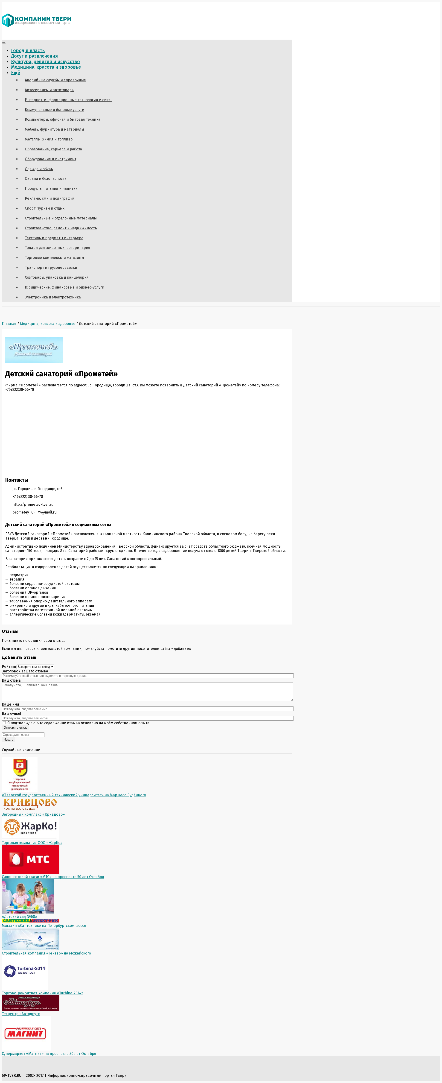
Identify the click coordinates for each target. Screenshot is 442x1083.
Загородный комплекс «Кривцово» (33, 814)
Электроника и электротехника (53, 297)
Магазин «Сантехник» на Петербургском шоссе (44, 925)
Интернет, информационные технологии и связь (68, 100)
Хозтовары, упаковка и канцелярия (57, 277)
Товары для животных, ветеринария (57, 247)
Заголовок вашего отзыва (25, 671)
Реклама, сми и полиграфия (50, 198)
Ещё (15, 72)
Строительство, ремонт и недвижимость (61, 228)
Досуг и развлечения (34, 56)
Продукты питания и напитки (51, 188)
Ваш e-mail (11, 713)
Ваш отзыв (11, 680)
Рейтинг (9, 666)
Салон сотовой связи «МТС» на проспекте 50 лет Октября (53, 877)
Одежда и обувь (39, 169)
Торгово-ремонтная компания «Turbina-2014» (42, 993)
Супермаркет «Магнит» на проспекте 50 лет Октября (49, 1053)
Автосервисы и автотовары (49, 90)
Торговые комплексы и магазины (54, 257)
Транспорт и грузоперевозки (51, 267)
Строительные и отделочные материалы (61, 218)
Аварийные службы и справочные (55, 80)
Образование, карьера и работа (53, 149)
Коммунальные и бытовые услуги (54, 110)
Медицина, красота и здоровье (46, 67)
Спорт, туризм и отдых (44, 208)
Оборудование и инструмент (50, 159)
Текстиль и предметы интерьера (54, 238)
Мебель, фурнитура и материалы (54, 129)
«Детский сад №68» (19, 916)
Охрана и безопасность (46, 178)
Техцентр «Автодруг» (21, 1014)
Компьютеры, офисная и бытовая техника (62, 119)
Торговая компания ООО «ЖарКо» (32, 843)
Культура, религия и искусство (45, 61)
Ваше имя (10, 704)
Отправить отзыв (15, 727)
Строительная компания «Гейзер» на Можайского (46, 953)
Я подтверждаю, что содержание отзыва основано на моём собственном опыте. (78, 723)
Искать (8, 739)
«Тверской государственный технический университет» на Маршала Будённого (74, 795)
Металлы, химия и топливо (49, 139)
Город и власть (28, 50)
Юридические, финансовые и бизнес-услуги (64, 287)
